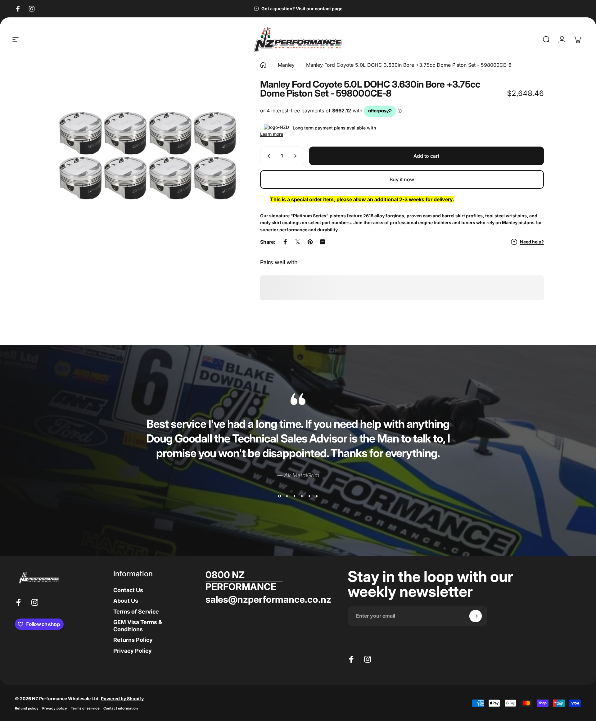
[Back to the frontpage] (263, 65)
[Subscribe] (475, 616)
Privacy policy (54, 708)
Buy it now (402, 179)
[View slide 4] (301, 496)
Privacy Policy (132, 650)
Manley (286, 65)
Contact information (120, 708)
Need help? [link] (532, 241)
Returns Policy (133, 640)
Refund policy (26, 708)
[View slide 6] (316, 496)
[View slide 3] (294, 496)
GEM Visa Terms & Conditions (137, 626)
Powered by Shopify (122, 698)
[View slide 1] (279, 496)
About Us (125, 600)
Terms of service (85, 708)
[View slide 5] (309, 496)
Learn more (271, 134)
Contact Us (128, 590)
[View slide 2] (287, 496)
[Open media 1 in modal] (147, 156)
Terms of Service (136, 611)
